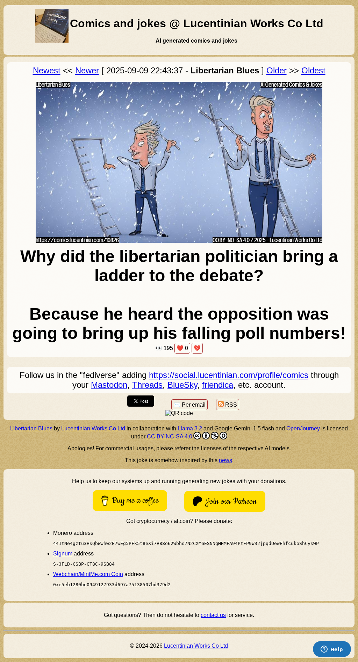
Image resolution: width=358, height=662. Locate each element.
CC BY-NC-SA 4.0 (169, 436)
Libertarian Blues (31, 428)
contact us (213, 615)
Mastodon (109, 385)
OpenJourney (303, 428)
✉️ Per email (189, 405)
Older (276, 70)
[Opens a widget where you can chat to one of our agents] (332, 650)
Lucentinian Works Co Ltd (93, 428)
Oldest (313, 70)
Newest (46, 70)
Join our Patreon (231, 501)
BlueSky (182, 385)
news (225, 460)
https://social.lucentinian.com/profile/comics (228, 375)
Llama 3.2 (190, 428)
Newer (87, 70)
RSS (230, 405)
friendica (217, 385)
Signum (62, 553)
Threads (147, 385)
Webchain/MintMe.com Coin (88, 574)
